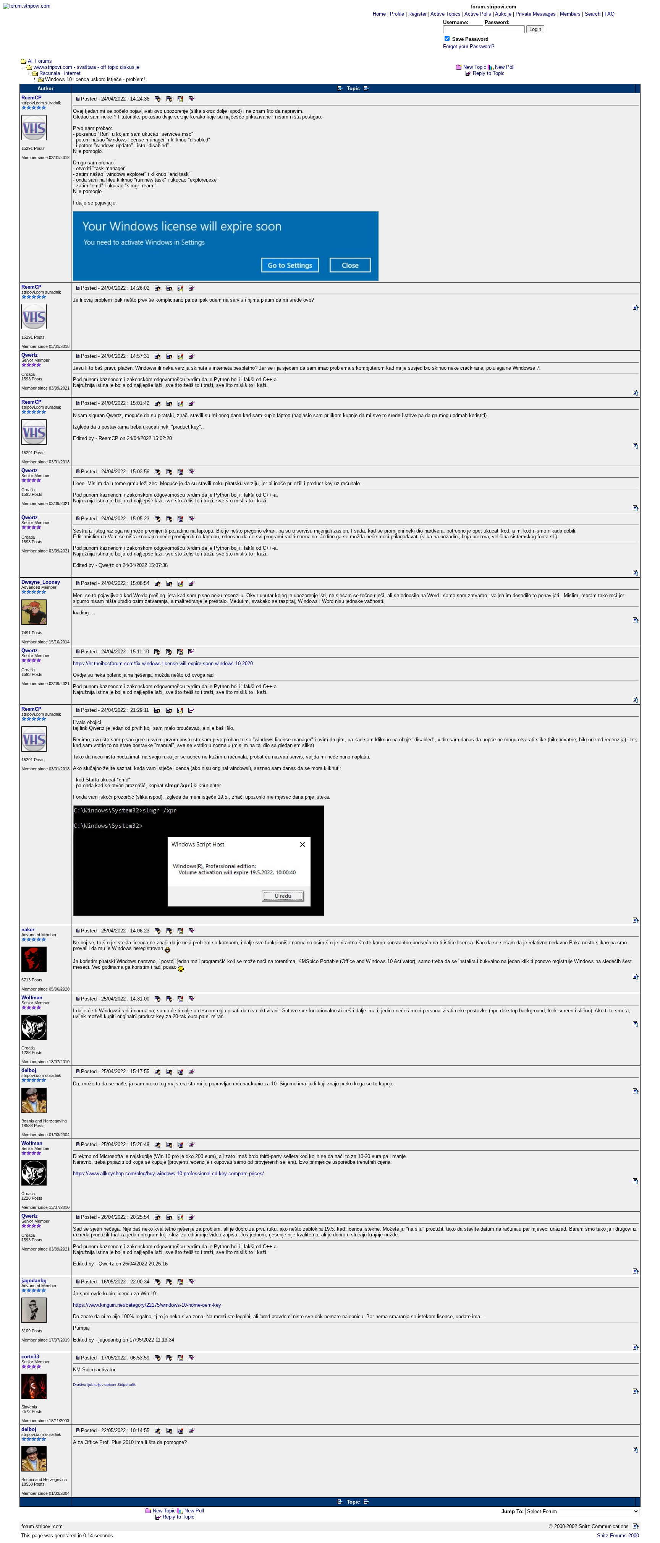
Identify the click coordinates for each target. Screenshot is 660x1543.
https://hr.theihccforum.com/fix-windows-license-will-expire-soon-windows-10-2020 (163, 663)
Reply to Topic (489, 73)
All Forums (40, 61)
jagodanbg (34, 1280)
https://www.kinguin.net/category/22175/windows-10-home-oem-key (147, 1305)
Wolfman (31, 998)
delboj (28, 1070)
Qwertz (29, 355)
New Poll (504, 67)
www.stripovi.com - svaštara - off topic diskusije (86, 67)
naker (27, 929)
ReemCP (31, 98)
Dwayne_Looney (40, 582)
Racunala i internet (60, 73)
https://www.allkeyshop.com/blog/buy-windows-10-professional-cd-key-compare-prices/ (168, 1173)
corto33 (30, 1356)
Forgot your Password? (468, 46)
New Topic (474, 67)
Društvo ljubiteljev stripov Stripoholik (104, 1384)
